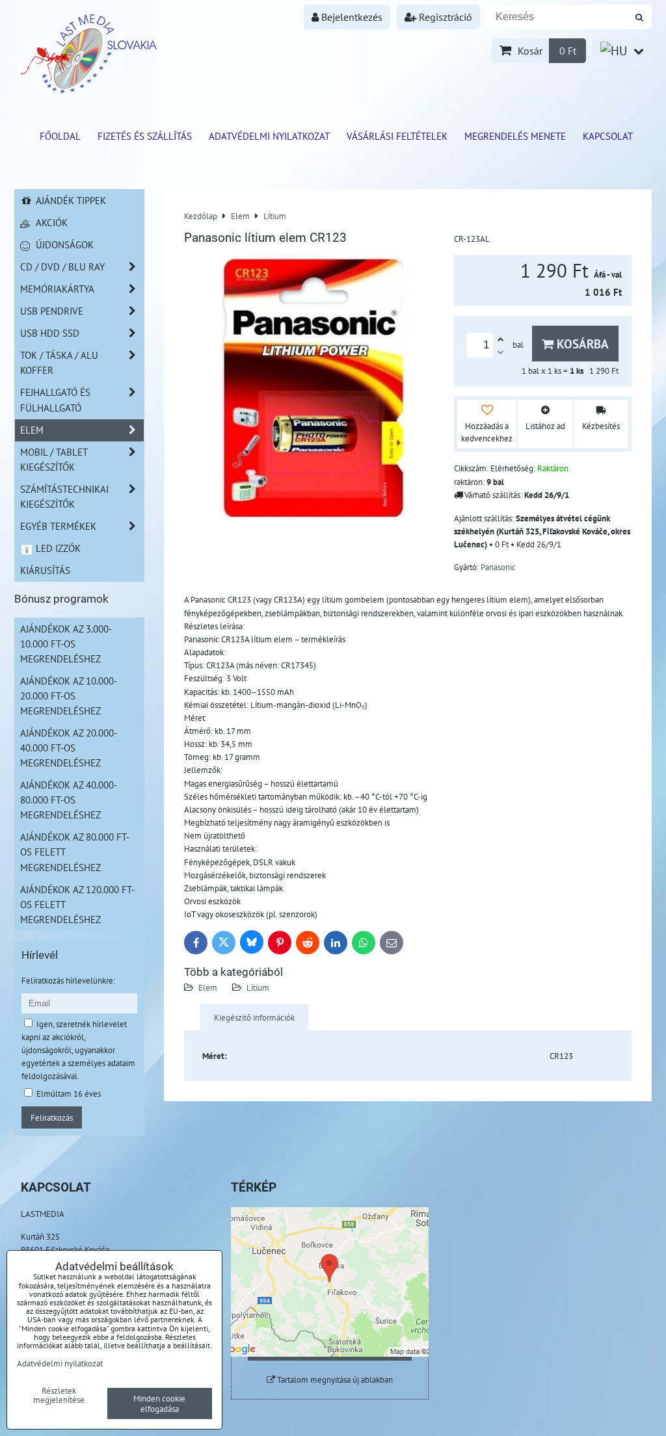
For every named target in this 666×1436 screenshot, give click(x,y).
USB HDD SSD (49, 332)
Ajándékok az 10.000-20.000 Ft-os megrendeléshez (68, 695)
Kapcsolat (608, 135)
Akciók (50, 222)
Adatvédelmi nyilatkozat (269, 135)
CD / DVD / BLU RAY (62, 266)
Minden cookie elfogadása (159, 1403)
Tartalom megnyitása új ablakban (334, 1379)
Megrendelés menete (515, 135)
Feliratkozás (52, 1117)
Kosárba (581, 343)
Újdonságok (63, 244)
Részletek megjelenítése (59, 1396)
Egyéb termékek (58, 525)
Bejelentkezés (350, 16)
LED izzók (57, 548)
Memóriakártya (57, 288)
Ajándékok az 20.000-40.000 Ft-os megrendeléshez (68, 747)
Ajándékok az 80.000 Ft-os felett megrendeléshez (74, 851)
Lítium (257, 987)
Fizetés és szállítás (145, 135)
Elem (207, 987)
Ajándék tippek (69, 200)
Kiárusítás (45, 570)
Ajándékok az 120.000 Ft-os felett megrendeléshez (77, 904)
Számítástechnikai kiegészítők (64, 496)
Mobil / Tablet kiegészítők (54, 459)
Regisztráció (444, 16)
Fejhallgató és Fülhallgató (55, 399)
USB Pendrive (51, 310)
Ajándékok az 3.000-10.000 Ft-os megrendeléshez (66, 643)
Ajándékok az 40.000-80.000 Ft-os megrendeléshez (68, 799)
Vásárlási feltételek (397, 135)
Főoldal (60, 135)
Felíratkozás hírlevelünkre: (68, 980)
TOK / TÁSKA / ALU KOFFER (59, 362)
